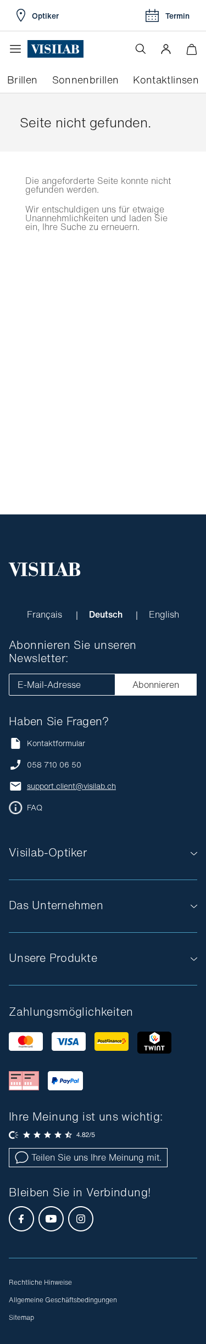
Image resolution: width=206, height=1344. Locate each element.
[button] (165, 48)
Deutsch (107, 614)
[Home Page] (55, 49)
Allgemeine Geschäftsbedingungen (63, 1299)
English (164, 614)
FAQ (34, 808)
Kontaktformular (56, 743)
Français (46, 614)
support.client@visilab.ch (71, 786)
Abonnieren (155, 684)
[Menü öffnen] (18, 49)
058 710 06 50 (54, 765)
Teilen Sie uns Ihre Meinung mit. (96, 1157)
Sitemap (21, 1317)
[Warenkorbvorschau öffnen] (191, 49)
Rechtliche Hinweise (40, 1282)
